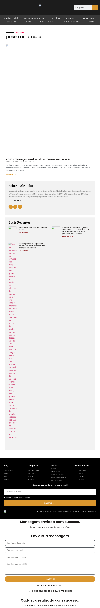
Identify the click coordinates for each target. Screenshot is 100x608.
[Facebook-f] (15, 207)
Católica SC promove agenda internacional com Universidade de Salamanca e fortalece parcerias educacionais (75, 230)
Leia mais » (11, 175)
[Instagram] (10, 6)
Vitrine (28, 22)
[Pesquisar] (95, 7)
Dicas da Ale (46, 22)
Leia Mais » (24, 232)
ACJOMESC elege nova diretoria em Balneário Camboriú (38, 159)
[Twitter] (15, 6)
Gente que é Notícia (34, 18)
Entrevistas (88, 18)
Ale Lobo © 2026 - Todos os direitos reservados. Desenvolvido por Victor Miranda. (66, 511)
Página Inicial (11, 18)
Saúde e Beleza (72, 22)
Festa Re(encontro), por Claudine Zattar (33, 228)
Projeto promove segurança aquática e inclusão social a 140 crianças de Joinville (32, 245)
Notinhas (55, 18)
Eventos (70, 18)
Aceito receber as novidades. (18, 498)
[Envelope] (19, 6)
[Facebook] (6, 6)
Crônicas (11, 22)
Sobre (91, 22)
